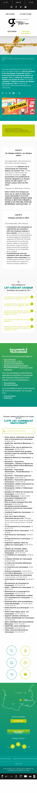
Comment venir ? (18, 738)
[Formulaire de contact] (11, 674)
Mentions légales (5, 758)
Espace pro (18, 764)
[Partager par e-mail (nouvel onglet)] (13, 93)
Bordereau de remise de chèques (16, 365)
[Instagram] (11, 7)
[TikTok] (21, 7)
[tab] (16, 431)
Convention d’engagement (13, 363)
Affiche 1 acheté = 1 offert (13, 361)
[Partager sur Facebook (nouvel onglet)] (3, 93)
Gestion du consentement (21, 758)
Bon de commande (11, 385)
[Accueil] (11, 663)
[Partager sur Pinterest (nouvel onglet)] (10, 93)
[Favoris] (26, 2)
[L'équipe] (25, 663)
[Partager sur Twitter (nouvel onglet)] (6, 93)
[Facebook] (16, 7)
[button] (22, 2)
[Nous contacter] (11, 650)
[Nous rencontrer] (25, 651)
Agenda (18, 2)
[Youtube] (25, 7)
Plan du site (33, 758)
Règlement (8, 398)
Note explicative (10, 359)
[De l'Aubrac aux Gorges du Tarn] (18, 23)
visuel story (24, 367)
